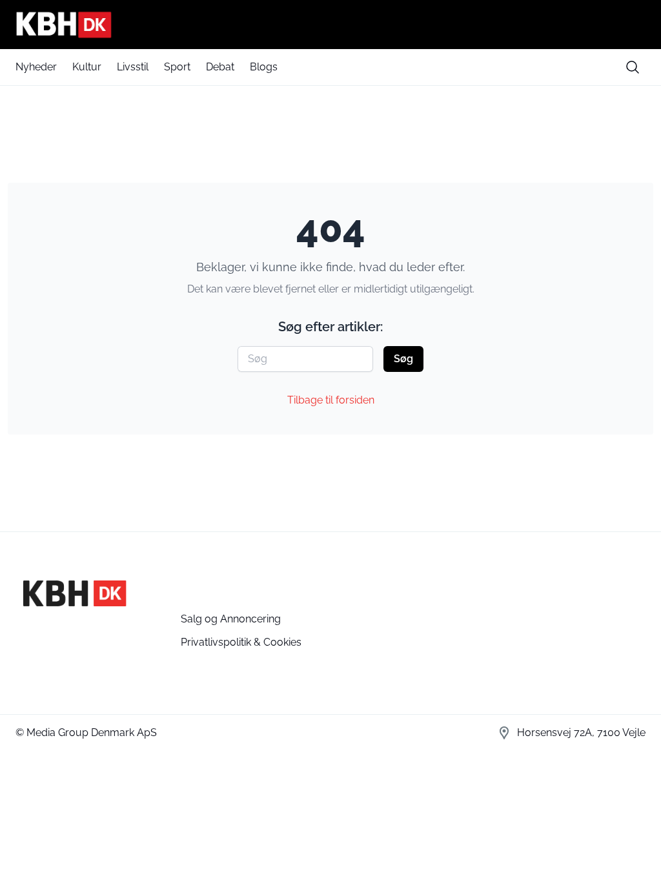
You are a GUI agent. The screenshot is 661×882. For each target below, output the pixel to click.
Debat (220, 67)
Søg (403, 359)
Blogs (264, 67)
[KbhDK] (330, 24)
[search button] (633, 67)
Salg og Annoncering (231, 619)
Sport (177, 67)
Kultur (86, 67)
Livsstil (132, 67)
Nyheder (36, 67)
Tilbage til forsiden (330, 400)
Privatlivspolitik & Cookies (241, 642)
